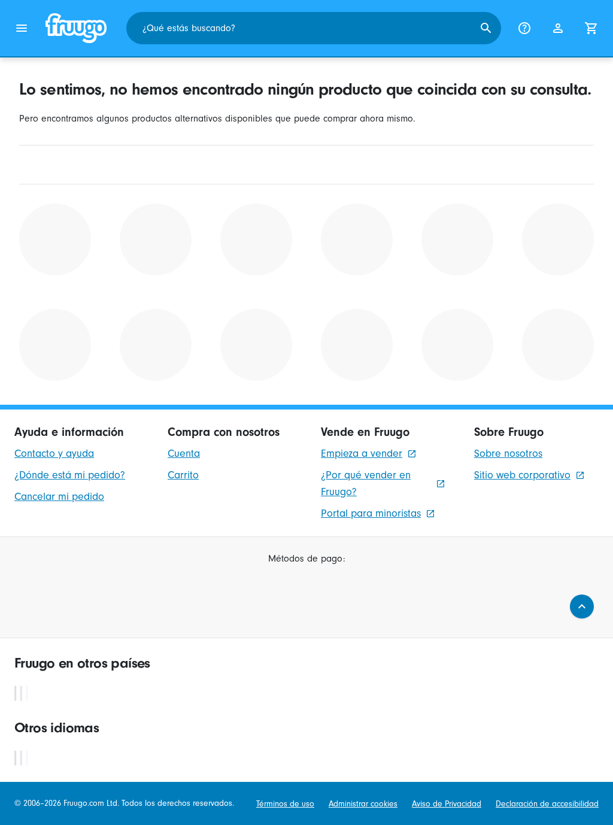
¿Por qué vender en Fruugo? (366, 483)
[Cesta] (591, 28)
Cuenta (184, 453)
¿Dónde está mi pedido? (69, 475)
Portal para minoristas (371, 513)
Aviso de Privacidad (446, 804)
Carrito (183, 475)
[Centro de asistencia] (524, 28)
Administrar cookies (363, 804)
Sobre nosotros (508, 453)
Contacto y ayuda (54, 453)
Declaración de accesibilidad (547, 804)
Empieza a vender (361, 453)
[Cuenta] (558, 28)
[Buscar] (486, 28)
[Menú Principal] (22, 28)
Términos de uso (285, 804)
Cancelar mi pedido (59, 496)
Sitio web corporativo (522, 475)
